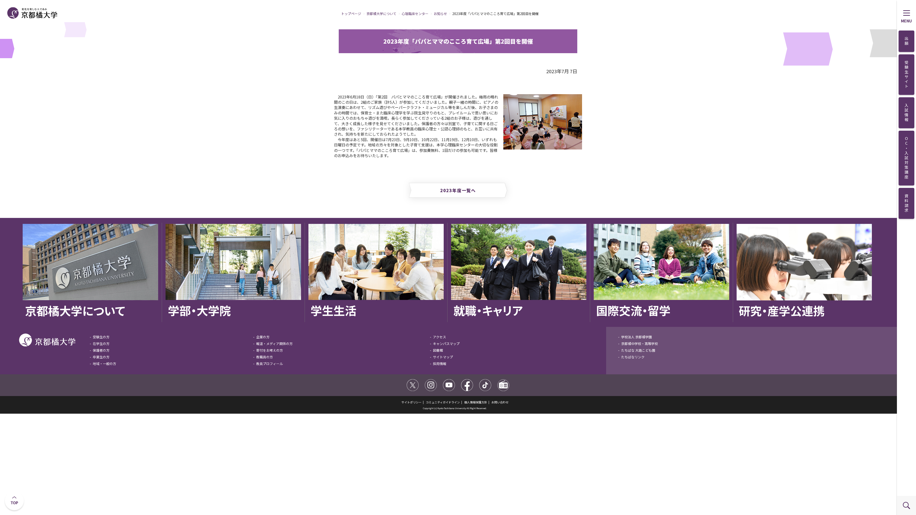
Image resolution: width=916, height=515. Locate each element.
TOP (14, 502)
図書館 (438, 350)
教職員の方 (264, 357)
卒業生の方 (101, 357)
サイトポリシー (411, 402)
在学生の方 (101, 343)
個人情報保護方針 (475, 402)
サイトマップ (443, 357)
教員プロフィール (269, 363)
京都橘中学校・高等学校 (639, 343)
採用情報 (439, 363)
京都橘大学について (381, 13)
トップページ (351, 13)
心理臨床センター (415, 13)
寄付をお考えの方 (269, 350)
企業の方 (263, 337)
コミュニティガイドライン (443, 402)
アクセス (439, 337)
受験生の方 (101, 337)
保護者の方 (101, 350)
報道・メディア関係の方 (274, 343)
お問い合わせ (500, 402)
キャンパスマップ (446, 343)
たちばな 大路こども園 (638, 350)
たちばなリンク (633, 357)
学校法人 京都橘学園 (636, 337)
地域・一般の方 (104, 363)
